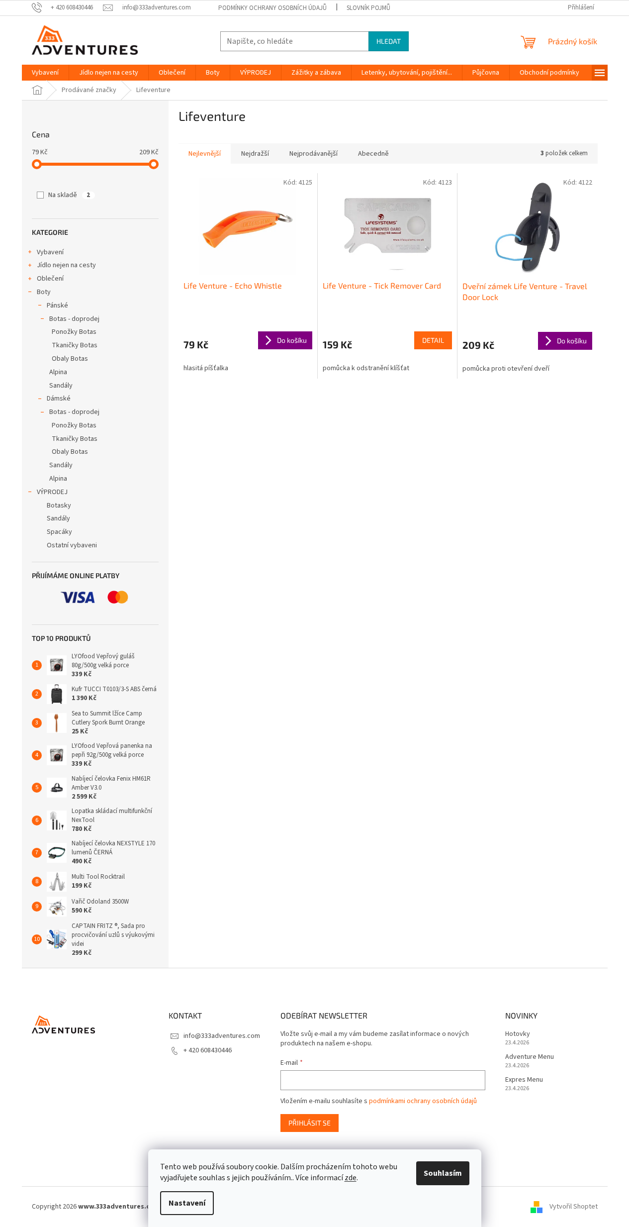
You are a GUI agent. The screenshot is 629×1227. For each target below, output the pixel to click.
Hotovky (517, 1034)
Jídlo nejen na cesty (66, 265)
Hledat (388, 41)
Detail (433, 340)
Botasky (59, 506)
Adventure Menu (529, 1057)
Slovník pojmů (368, 7)
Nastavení (187, 1203)
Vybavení (50, 252)
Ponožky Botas (74, 332)
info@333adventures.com (221, 1036)
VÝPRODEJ (52, 492)
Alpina (58, 372)
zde (351, 1177)
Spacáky (59, 532)
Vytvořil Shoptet (573, 1207)
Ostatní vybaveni (72, 545)
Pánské (57, 305)
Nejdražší (255, 154)
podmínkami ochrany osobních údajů (423, 1101)
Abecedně (373, 154)
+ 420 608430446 (207, 1050)
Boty (44, 292)
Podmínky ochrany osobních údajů (272, 7)
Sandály (61, 386)
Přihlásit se (309, 1123)
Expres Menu (524, 1080)
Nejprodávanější (313, 154)
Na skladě (69, 195)
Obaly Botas (70, 359)
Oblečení (50, 279)
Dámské (59, 399)
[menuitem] (45, 73)
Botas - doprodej (74, 319)
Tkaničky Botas (74, 345)
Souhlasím (443, 1173)
